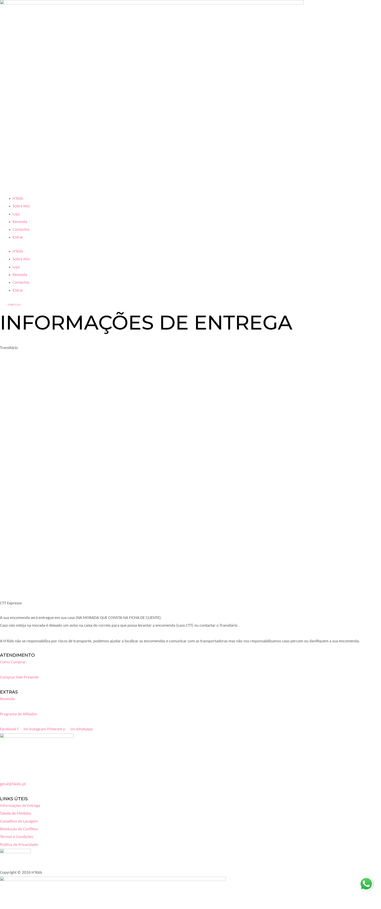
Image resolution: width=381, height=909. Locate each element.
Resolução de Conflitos (19, 829)
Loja (16, 214)
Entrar (18, 237)
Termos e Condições (16, 837)
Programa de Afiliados (18, 714)
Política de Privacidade (19, 845)
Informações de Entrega (20, 806)
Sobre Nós (21, 206)
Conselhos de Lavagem (19, 821)
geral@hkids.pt (13, 784)
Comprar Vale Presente (19, 677)
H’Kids (18, 199)
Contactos (21, 230)
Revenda (20, 222)
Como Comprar (13, 662)
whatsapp (366, 881)
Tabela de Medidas (15, 814)
